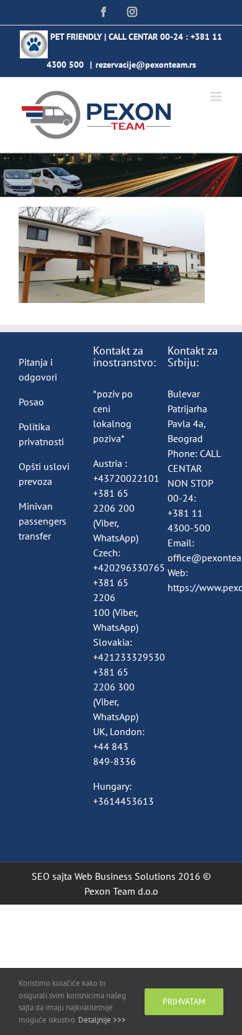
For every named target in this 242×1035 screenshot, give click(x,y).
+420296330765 (129, 567)
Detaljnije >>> (102, 1020)
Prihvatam (184, 1001)
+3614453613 (123, 801)
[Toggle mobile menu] (216, 96)
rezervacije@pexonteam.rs (146, 64)
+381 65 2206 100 (110, 597)
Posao (31, 401)
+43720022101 (126, 478)
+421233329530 (129, 657)
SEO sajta (52, 876)
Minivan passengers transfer (42, 521)
